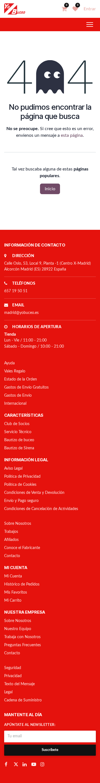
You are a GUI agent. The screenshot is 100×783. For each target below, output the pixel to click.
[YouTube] (34, 764)
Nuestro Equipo (17, 629)
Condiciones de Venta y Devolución (34, 493)
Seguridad (12, 668)
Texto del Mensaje (19, 684)
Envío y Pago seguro (21, 501)
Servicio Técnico (17, 432)
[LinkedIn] (25, 764)
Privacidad (13, 676)
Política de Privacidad (22, 477)
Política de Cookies (20, 485)
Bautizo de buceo (19, 440)
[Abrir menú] (90, 24)
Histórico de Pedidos (21, 584)
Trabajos (11, 532)
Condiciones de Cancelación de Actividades (41, 509)
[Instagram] (43, 764)
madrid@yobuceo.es (21, 313)
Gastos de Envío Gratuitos (26, 387)
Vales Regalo (14, 371)
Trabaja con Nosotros (22, 637)
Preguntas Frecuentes (22, 645)
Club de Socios (16, 424)
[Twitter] (16, 764)
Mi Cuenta (13, 576)
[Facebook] (7, 764)
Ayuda (9, 363)
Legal (8, 692)
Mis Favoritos (15, 592)
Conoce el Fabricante (22, 548)
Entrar (90, 9)
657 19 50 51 (16, 291)
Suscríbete (50, 750)
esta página (72, 135)
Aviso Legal (13, 468)
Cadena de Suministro (23, 700)
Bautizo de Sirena (19, 448)
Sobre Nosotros (17, 524)
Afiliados (11, 540)
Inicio (50, 189)
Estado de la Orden (20, 379)
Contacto (12, 556)
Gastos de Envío (18, 395)
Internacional (15, 404)
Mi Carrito (12, 601)
